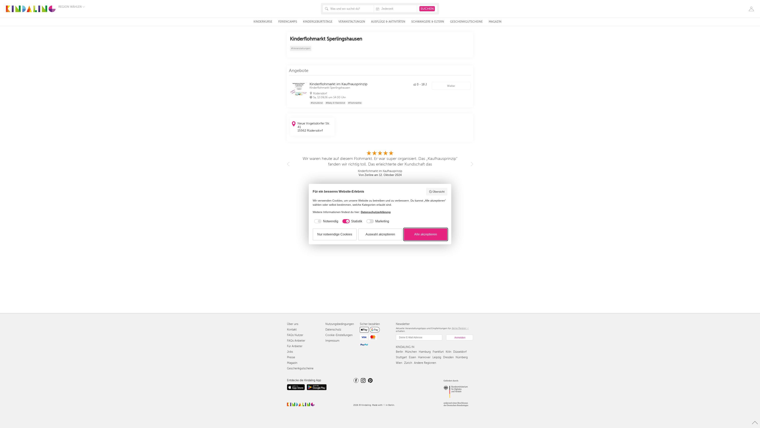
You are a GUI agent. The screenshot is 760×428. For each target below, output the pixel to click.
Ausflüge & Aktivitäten (388, 21)
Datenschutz (333, 329)
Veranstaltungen (351, 21)
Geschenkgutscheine (466, 21)
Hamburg (425, 351)
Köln (448, 351)
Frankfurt (438, 351)
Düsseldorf (459, 351)
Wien (399, 362)
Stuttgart (401, 357)
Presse (291, 357)
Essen (412, 357)
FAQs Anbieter (296, 340)
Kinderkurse (263, 21)
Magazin (495, 21)
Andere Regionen (425, 362)
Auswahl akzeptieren (380, 234)
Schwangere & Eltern (427, 21)
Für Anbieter (294, 346)
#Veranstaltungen (300, 48)
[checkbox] (325, 221)
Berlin (399, 351)
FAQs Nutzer (295, 335)
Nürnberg (462, 357)
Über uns (292, 324)
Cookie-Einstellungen (338, 335)
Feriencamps (287, 21)
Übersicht (439, 191)
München (411, 351)
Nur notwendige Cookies (334, 234)
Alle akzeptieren (425, 234)
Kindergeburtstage (317, 21)
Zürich (408, 362)
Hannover (424, 357)
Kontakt (292, 329)
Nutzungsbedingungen (339, 324)
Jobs (290, 351)
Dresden (448, 357)
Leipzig (436, 357)
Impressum (332, 340)
